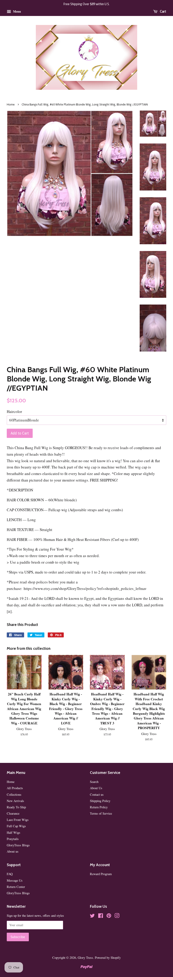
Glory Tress (85, 957)
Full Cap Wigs (16, 826)
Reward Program (101, 874)
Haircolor (14, 411)
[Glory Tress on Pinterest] (108, 916)
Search (94, 782)
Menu (16, 11)
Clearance (13, 813)
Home (11, 104)
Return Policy (99, 807)
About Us (96, 788)
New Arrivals (15, 801)
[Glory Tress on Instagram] (116, 916)
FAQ (10, 874)
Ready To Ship (16, 807)
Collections (14, 794)
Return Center (16, 887)
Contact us (97, 794)
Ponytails (13, 839)
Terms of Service (101, 813)
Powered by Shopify (108, 957)
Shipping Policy (100, 801)
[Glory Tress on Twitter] (92, 916)
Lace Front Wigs (18, 820)
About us (12, 851)
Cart (162, 11)
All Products (15, 788)
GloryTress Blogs (18, 845)
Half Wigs (13, 832)
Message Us (15, 880)
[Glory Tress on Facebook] (100, 916)
